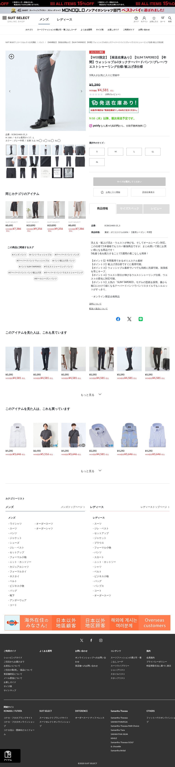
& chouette (116, 746)
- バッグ (12, 591)
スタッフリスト (118, 678)
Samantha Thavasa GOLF (122, 742)
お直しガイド (10, 682)
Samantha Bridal (118, 751)
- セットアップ (16, 552)
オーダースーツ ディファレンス (89, 718)
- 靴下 (11, 595)
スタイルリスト (118, 674)
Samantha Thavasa (119, 718)
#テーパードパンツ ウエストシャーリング (63, 273)
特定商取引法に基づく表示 (158, 666)
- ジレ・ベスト (16, 548)
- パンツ (12, 533)
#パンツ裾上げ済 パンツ (63, 261)
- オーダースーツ (44, 524)
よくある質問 (45, 651)
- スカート (98, 557)
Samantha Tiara (118, 730)
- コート (12, 605)
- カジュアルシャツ (18, 567)
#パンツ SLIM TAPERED (30, 267)
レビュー (156, 208)
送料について (95, 304)
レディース (64, 19)
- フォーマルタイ (17, 571)
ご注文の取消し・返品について (18, 670)
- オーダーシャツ (44, 528)
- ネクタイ (13, 576)
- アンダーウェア (17, 600)
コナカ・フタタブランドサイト (18, 718)
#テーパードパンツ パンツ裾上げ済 (25, 273)
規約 (148, 651)
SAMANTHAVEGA (119, 722)
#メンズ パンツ (19, 255)
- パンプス (98, 586)
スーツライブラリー (120, 666)
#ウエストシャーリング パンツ (58, 267)
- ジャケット (15, 538)
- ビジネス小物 (16, 586)
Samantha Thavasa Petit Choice (125, 726)
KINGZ (114, 738)
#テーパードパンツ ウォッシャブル (33, 261)
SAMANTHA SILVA (119, 734)
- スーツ (12, 528)
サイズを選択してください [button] (129, 182)
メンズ (44, 19)
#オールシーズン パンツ (46, 279)
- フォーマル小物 (17, 557)
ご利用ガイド (10, 651)
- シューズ (13, 543)
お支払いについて (12, 666)
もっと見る (87, 395)
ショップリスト (118, 670)
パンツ (41, 42)
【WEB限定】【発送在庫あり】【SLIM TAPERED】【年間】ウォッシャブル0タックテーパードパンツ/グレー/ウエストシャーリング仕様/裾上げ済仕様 (105, 42)
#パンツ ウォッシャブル (40, 255)
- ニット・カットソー (19, 562)
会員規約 (150, 658)
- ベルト (12, 581)
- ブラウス (98, 543)
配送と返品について (98, 309)
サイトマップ (10, 690)
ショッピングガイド (13, 658)
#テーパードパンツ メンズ (67, 255)
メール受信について (13, 678)
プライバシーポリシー (156, 662)
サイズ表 (8, 686)
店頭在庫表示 (148, 192)
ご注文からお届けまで (14, 662)
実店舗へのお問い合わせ (86, 666)
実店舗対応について (13, 674)
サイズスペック (129, 208)
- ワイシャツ (15, 524)
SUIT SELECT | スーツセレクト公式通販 (20, 42)
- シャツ (97, 567)
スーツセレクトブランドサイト (53, 718)
